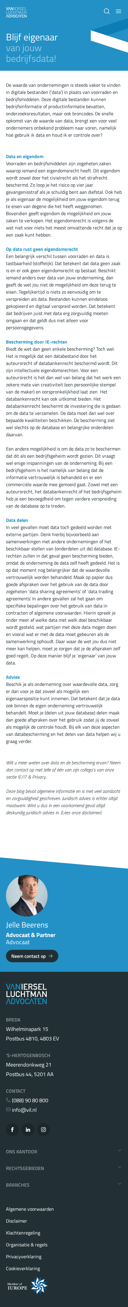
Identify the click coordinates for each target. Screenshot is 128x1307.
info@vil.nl (24, 1110)
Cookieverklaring (23, 1268)
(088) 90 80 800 (29, 1100)
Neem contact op (28, 956)
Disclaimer (16, 1220)
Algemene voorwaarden (30, 1208)
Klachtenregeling (23, 1232)
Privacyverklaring (23, 1256)
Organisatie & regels (26, 1244)
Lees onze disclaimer (81, 812)
